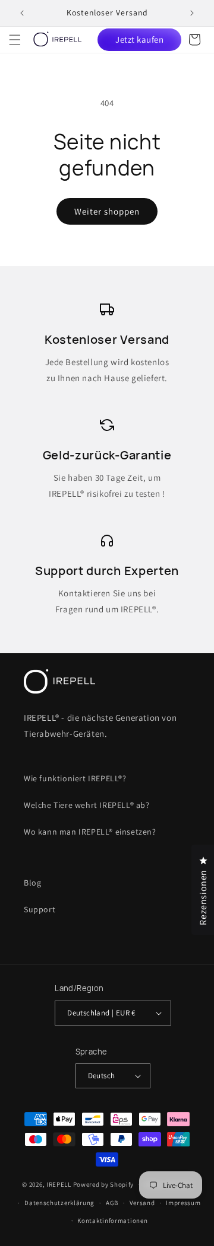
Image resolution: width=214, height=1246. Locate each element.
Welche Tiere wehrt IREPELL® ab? (87, 805)
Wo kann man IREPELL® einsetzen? (90, 831)
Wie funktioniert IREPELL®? (75, 778)
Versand (142, 1203)
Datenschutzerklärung (59, 1203)
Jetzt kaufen (139, 39)
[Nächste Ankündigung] (192, 13)
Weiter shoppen (107, 211)
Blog (32, 882)
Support (39, 909)
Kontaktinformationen (112, 1220)
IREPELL (58, 1184)
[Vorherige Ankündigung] (22, 13)
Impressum (183, 1203)
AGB (112, 1203)
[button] (15, 40)
